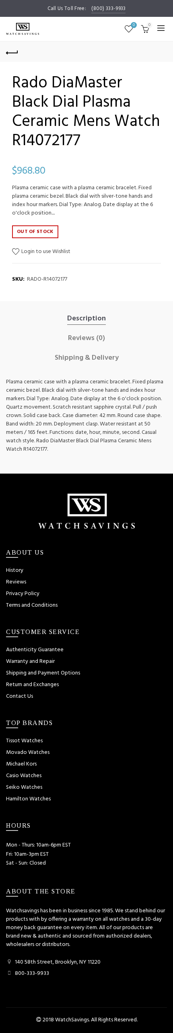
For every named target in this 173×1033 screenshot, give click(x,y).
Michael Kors (21, 764)
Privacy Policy (22, 593)
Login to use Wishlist (45, 251)
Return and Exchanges (32, 684)
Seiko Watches (24, 787)
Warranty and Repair (30, 661)
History (14, 570)
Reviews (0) (86, 338)
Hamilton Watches (28, 799)
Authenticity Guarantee (35, 649)
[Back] (12, 52)
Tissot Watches (24, 740)
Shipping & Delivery (87, 358)
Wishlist (134, 25)
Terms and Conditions (32, 605)
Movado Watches (27, 752)
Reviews (16, 582)
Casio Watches (23, 775)
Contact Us (19, 696)
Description (86, 318)
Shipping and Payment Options (43, 673)
